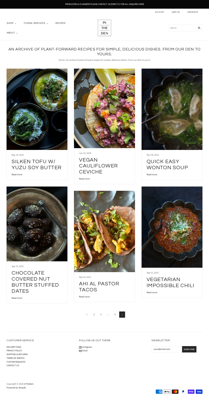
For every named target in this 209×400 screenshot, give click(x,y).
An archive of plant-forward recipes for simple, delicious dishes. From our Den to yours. (108, 60)
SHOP (10, 23)
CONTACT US (13, 365)
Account (159, 12)
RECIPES (60, 23)
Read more (17, 174)
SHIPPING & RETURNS (17, 354)
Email (85, 350)
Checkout (192, 12)
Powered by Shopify (16, 387)
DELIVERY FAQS (14, 347)
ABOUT (11, 32)
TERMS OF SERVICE (15, 358)
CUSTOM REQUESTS (16, 362)
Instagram (87, 347)
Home (61, 60)
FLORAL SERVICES (34, 23)
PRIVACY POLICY (14, 350)
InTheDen (28, 384)
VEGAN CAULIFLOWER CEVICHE (98, 166)
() (176, 12)
